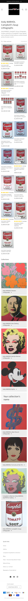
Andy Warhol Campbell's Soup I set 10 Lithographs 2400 (19, 83)
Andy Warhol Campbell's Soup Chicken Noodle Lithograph (6, 92)
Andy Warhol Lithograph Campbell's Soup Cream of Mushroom (6, 168)
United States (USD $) (13, 587)
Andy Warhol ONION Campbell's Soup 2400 (19, 195)
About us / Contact (8, 566)
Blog (4, 556)
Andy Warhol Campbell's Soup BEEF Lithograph (19, 62)
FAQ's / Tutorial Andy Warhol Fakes (12, 559)
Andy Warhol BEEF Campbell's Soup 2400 (6, 66)
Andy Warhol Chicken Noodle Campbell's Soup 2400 (6, 142)
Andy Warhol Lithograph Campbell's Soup (19, 139)
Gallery (5, 549)
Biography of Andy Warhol (9, 570)
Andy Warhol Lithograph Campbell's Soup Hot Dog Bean (6, 196)
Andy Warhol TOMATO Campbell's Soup (5, 222)
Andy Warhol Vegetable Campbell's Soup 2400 (6, 251)
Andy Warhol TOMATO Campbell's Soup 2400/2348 (18, 224)
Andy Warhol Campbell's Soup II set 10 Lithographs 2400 (6, 108)
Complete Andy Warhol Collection (11, 552)
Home (4, 545)
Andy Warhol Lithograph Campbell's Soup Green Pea (19, 169)
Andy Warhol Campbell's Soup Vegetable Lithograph (20, 116)
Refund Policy (6, 563)
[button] (2, 9)
